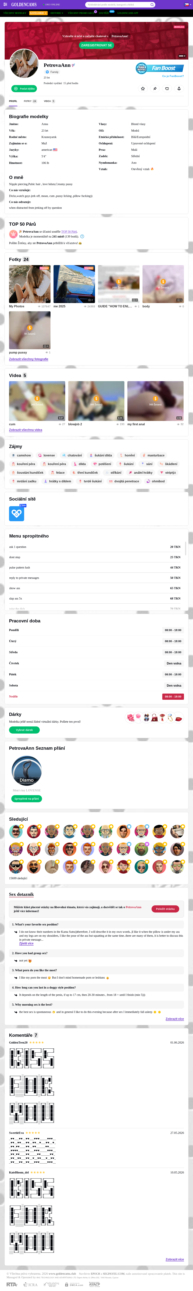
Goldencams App (127, 13)
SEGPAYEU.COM (113, 1273)
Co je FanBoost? (173, 76)
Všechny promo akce (81, 13)
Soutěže (104, 13)
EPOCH (95, 1273)
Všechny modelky (14, 13)
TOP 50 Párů (69, 231)
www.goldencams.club (62, 1273)
